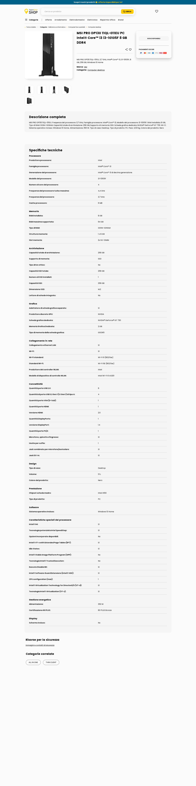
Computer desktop (94, 27)
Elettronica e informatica (56, 27)
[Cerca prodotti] (127, 11)
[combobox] (88, 11)
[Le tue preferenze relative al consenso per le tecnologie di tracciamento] (192, 782)
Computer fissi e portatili (76, 27)
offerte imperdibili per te (110, 2)
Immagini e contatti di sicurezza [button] (40, 645)
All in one (33, 662)
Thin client (51, 662)
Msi (85, 67)
